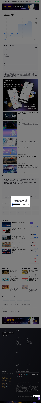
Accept (16, 204)
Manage (24, 204)
